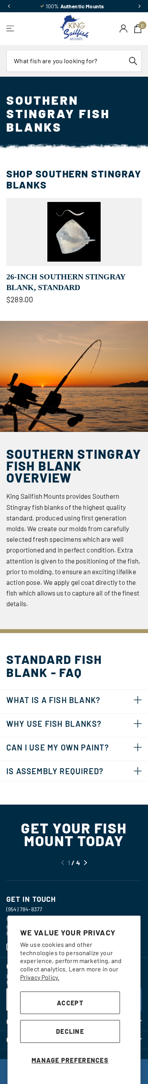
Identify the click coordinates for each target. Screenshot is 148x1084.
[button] (8, 6)
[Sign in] (124, 28)
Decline (70, 1031)
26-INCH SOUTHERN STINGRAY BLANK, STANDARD (65, 282)
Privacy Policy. (39, 977)
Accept (70, 1003)
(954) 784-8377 (24, 909)
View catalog (10, 29)
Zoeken (133, 61)
